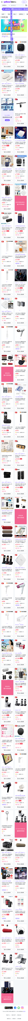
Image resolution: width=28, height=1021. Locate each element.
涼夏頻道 (11, 24)
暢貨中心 (11, 15)
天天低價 (11, 21)
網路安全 (9, 1018)
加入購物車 (8, 66)
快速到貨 (11, 18)
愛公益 (11, 36)
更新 (24, 1011)
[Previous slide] (2, 47)
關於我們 (14, 1015)
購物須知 (19, 1015)
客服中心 (8, 1015)
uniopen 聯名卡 (18, 9)
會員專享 (11, 33)
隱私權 (14, 1018)
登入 (24, 2)
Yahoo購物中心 (10, 2)
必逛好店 (11, 27)
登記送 (11, 12)
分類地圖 (19, 1018)
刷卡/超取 (11, 30)
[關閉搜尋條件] (9, 5)
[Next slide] (12, 47)
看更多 (11, 39)
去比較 (7, 120)
